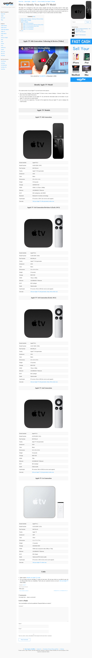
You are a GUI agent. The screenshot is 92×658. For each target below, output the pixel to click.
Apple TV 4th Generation (27, 23)
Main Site (3, 13)
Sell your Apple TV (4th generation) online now (43, 201)
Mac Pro (3, 53)
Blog (2, 19)
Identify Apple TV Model (25, 20)
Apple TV (3, 31)
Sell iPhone (3, 61)
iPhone (2, 43)
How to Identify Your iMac (23, 590)
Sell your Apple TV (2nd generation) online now (43, 472)
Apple (2, 15)
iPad (2, 41)
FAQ (2, 35)
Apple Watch (3, 33)
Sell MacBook (4, 65)
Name (20, 623)
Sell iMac (3, 63)
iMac (2, 39)
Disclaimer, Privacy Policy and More (50, 649)
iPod (2, 45)
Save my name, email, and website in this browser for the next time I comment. (35, 635)
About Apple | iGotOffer (30, 649)
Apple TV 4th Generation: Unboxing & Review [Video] (31, 18)
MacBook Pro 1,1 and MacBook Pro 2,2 (61, 590)
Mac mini (3, 51)
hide (34, 16)
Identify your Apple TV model (33, 577)
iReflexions (3, 47)
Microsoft (3, 17)
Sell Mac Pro (3, 67)
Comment (21, 606)
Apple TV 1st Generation (27, 29)
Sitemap (62, 649)
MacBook (3, 55)
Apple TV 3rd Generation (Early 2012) (30, 26)
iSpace (2, 49)
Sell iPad (3, 69)
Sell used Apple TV (63, 580)
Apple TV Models (24, 21)
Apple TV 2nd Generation (27, 27)
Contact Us (39, 649)
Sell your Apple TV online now (39, 562)
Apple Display (4, 25)
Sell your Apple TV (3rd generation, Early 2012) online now (44, 382)
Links (21, 30)
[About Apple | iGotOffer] (8, 4)
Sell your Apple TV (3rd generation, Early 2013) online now (44, 291)
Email (20, 628)
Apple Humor (3, 27)
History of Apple (4, 37)
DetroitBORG (42, 76)
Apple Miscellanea (5, 29)
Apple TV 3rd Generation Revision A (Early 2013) (32, 24)
